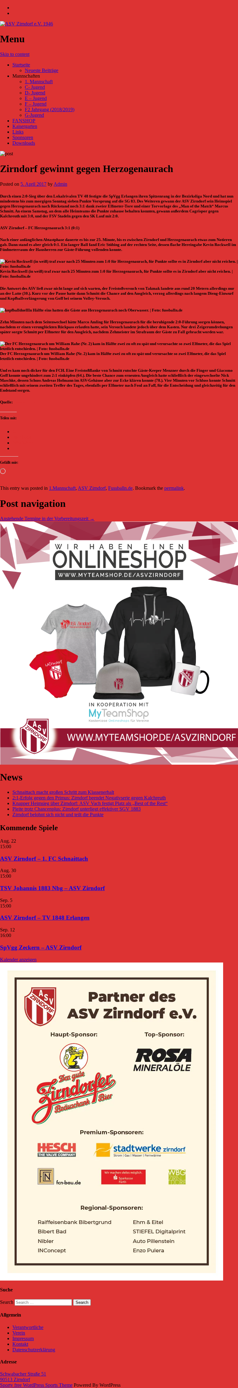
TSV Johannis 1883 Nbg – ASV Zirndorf (52, 888)
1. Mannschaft (39, 81)
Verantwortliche (27, 1327)
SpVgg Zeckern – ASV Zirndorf (41, 947)
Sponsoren (22, 137)
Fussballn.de (24, 402)
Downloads (23, 143)
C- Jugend (35, 87)
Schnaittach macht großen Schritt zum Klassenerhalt (63, 792)
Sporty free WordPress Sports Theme (36, 1385)
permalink (174, 488)
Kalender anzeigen (18, 959)
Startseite (21, 64)
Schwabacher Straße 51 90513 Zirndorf (23, 1376)
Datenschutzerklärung (33, 1349)
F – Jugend (35, 104)
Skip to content (14, 54)
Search (6, 1302)
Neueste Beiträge (41, 70)
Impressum (23, 1338)
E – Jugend (36, 98)
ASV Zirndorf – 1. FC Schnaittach (44, 858)
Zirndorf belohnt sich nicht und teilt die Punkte (58, 814)
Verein (18, 1333)
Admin (60, 184)
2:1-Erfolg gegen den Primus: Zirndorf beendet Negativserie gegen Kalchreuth (89, 797)
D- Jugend (35, 92)
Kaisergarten (24, 126)
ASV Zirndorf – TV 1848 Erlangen (45, 917)
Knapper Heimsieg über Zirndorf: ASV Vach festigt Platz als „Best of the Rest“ (90, 803)
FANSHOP (23, 120)
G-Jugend (34, 115)
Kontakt (20, 1344)
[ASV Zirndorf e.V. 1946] (26, 23)
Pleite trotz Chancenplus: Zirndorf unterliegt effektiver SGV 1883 (76, 809)
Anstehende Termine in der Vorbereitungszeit (47, 518)
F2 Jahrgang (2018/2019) (49, 109)
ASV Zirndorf (92, 488)
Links (18, 131)
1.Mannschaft (62, 488)
